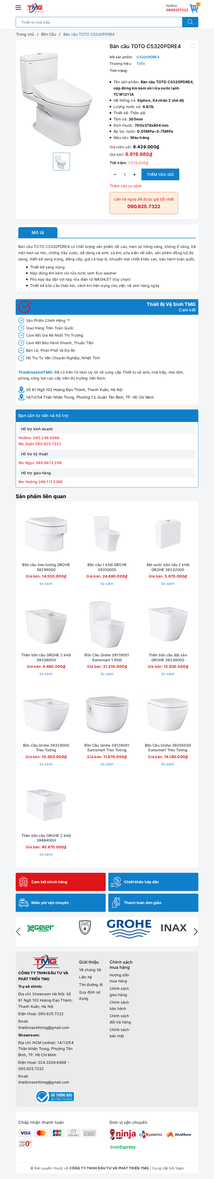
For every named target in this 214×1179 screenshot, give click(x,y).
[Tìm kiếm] (190, 22)
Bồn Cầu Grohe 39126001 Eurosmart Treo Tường (106, 747)
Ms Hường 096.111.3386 (41, 481)
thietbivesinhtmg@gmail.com (43, 1027)
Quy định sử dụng (89, 995)
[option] (61, 96)
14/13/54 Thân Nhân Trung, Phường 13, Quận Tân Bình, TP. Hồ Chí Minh (90, 397)
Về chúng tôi (90, 969)
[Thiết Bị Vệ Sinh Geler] (40, 927)
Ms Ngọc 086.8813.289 (40, 462)
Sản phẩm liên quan (41, 496)
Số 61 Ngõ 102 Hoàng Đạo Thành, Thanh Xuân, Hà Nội (74, 389)
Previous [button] (18, 931)
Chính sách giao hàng (119, 991)
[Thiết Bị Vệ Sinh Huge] (85, 927)
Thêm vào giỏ (160, 174)
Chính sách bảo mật (119, 1032)
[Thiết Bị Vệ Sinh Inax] (173, 927)
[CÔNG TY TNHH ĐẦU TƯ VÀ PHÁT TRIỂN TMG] (35, 8)
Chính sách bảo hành (119, 1005)
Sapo (179, 1168)
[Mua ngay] (21, 534)
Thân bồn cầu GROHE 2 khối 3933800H (46, 657)
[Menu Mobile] (18, 7)
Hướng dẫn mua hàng (119, 978)
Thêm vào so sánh (126, 186)
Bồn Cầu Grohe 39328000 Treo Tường (46, 747)
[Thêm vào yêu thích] (193, 46)
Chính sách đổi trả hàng (120, 1019)
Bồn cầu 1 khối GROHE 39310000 (107, 567)
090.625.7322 (50, 1013)
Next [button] (196, 931)
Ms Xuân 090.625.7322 (40, 443)
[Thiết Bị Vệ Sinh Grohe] (129, 929)
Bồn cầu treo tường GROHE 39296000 (46, 567)
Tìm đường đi (91, 984)
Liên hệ (85, 977)
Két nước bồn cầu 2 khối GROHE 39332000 (168, 567)
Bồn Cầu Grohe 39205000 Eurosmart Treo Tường (168, 747)
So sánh (46, 583)
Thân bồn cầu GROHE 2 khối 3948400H (46, 837)
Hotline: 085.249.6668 (39, 437)
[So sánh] (71, 534)
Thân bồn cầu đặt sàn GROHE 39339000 (168, 657)
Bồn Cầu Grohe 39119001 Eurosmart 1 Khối (107, 657)
